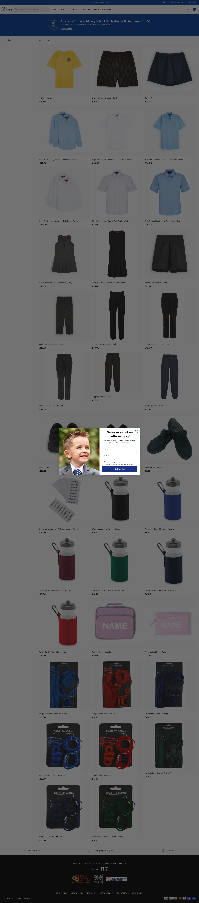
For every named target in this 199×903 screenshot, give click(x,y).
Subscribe (120, 469)
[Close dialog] (137, 430)
